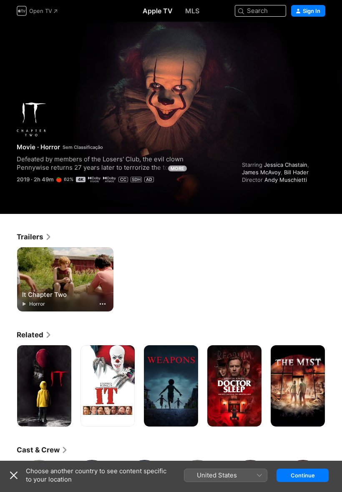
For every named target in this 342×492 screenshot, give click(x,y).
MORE (177, 168)
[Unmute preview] (319, 38)
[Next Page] (333, 386)
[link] (34, 236)
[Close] (14, 475)
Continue (303, 475)
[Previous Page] (8, 386)
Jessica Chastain (285, 164)
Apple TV (158, 11)
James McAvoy (261, 172)
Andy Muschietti (285, 179)
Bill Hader (296, 172)
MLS (192, 11)
